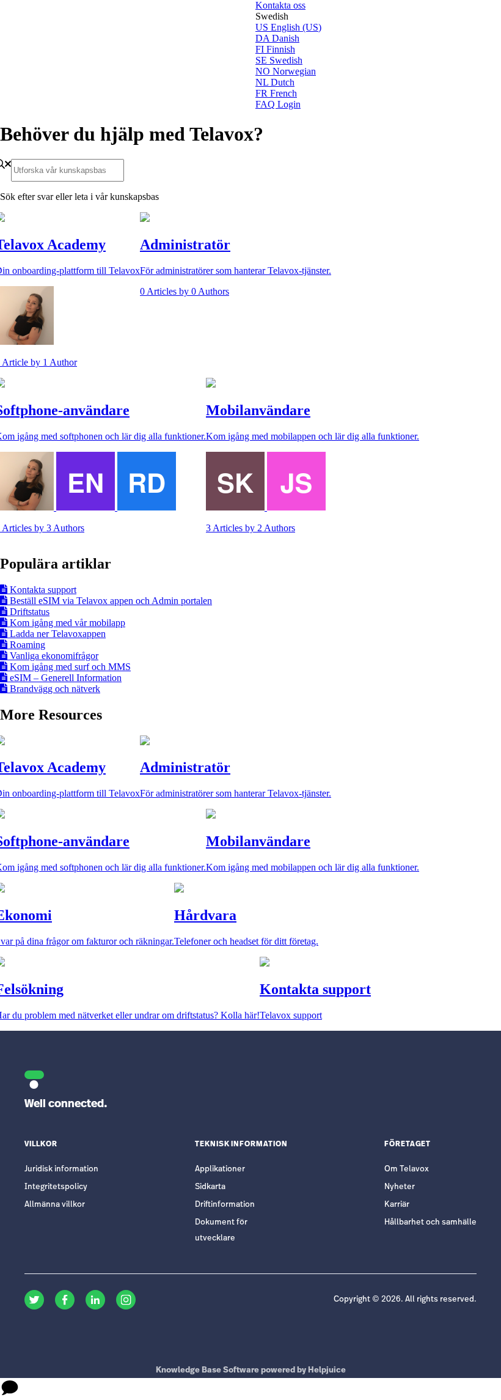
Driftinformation (225, 1205)
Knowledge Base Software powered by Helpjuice (251, 1370)
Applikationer (220, 1169)
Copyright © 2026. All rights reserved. (405, 1299)
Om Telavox (406, 1169)
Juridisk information (61, 1169)
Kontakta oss (280, 5)
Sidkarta (210, 1187)
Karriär (396, 1205)
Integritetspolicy (55, 1187)
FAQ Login (278, 104)
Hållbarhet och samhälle (430, 1222)
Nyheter (399, 1187)
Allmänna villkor (54, 1205)
